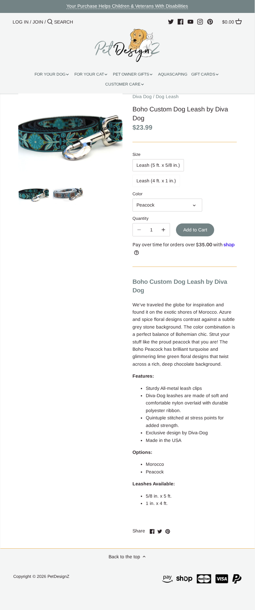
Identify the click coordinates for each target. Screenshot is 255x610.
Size (136, 154)
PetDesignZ (58, 576)
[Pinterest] (210, 21)
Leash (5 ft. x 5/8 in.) (158, 165)
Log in (21, 22)
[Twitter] (171, 21)
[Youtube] (190, 21)
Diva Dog (142, 96)
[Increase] (163, 229)
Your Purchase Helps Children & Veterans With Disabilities (127, 6)
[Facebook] (180, 21)
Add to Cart (195, 229)
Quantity (140, 218)
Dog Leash (167, 96)
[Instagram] (200, 21)
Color (137, 194)
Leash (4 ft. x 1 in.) (156, 180)
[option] (33, 193)
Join (38, 22)
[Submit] (50, 22)
